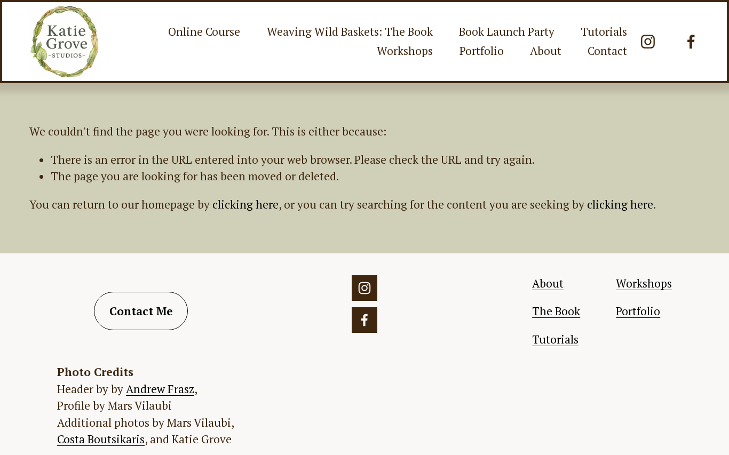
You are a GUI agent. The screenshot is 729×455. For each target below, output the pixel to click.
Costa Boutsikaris (101, 439)
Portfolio (481, 50)
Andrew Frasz (160, 388)
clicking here (245, 204)
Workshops (405, 50)
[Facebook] (691, 41)
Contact (607, 50)
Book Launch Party (506, 31)
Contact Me (141, 311)
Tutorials (604, 31)
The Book (556, 311)
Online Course (204, 31)
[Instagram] (647, 41)
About (545, 50)
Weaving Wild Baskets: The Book (350, 31)
